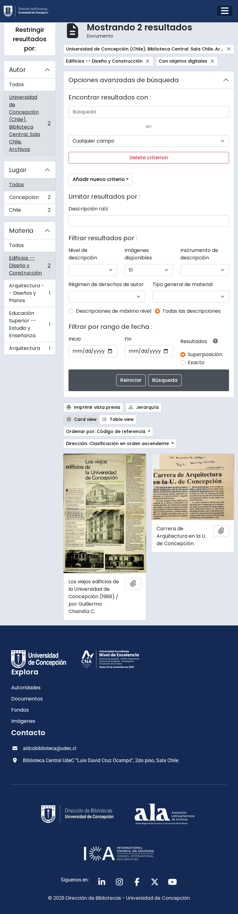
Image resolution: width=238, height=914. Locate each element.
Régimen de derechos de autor (106, 284)
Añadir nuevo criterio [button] (99, 179)
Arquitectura (30, 350)
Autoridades (26, 687)
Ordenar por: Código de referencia (106, 431)
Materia (21, 230)
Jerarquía (147, 407)
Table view (121, 419)
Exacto (196, 362)
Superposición (205, 354)
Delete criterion (149, 157)
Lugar (18, 170)
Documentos (27, 698)
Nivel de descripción (82, 254)
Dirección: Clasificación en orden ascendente (118, 443)
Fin (128, 338)
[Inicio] (28, 11)
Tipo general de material (182, 284)
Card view (85, 419)
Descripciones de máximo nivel (113, 311)
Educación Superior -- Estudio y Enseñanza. (30, 324)
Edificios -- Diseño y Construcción (30, 265)
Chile (30, 211)
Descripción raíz (88, 208)
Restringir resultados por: (29, 39)
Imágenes (23, 721)
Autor (17, 69)
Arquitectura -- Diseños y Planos (30, 293)
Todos (16, 84)
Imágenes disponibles (138, 254)
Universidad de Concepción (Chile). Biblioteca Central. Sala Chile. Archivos (30, 123)
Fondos (20, 709)
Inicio (74, 338)
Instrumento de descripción (199, 254)
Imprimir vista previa (96, 407)
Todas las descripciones (191, 311)
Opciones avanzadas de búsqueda (123, 80)
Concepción (30, 199)
